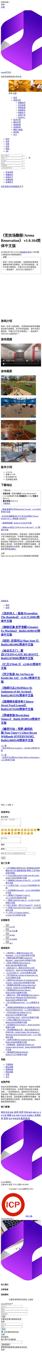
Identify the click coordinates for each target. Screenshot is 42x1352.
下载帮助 (9, 1064)
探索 (18, 1115)
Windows (21, 117)
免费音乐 (9, 182)
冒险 (6, 1118)
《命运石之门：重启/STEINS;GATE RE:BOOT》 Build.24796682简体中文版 (20, 654)
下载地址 (6, 503)
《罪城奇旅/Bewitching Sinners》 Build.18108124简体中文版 (20, 719)
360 (7, 151)
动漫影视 (17, 127)
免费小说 (35, 1112)
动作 (21, 1112)
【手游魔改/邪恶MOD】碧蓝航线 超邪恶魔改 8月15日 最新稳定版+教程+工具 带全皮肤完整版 (23, 870)
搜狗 (7, 149)
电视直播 (16, 1119)
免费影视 (9, 180)
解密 (30, 1112)
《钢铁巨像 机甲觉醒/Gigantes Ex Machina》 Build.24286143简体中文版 (20, 630)
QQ (2, 853)
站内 (7, 139)
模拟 (7, 605)
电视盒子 (21, 113)
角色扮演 (25, 1118)
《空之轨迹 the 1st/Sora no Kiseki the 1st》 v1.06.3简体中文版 (20, 678)
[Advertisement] (21, 209)
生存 (14, 1115)
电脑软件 (21, 103)
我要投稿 (9, 1069)
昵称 (3, 849)
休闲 (7, 608)
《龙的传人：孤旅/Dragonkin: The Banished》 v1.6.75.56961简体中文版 (20, 617)
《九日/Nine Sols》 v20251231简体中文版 (22, 1017)
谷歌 (7, 144)
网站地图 (9, 1072)
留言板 (16, 132)
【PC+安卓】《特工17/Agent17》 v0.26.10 (24, 905)
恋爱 (5, 1115)
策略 (9, 1115)
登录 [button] (3, 5)
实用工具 (21, 115)
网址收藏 (9, 1067)
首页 (15, 98)
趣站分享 (17, 122)
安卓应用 (21, 105)
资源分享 (17, 100)
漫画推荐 (17, 125)
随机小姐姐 (18, 130)
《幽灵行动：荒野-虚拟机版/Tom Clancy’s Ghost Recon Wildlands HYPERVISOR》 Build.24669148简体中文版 (22, 997)
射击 (8, 1112)
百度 (7, 141)
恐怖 (26, 1112)
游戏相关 (21, 110)
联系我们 (12, 549)
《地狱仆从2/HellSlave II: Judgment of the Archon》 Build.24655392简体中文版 (17, 691)
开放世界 (23, 1115)
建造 (12, 1112)
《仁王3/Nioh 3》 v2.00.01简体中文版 (21, 973)
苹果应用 (21, 108)
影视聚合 (30, 1115)
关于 (15, 135)
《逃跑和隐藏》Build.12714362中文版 (16, 523)
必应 (7, 146)
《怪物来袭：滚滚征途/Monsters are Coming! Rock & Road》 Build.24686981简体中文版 (23, 1047)
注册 (3, 7)
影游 (10, 1119)
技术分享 (17, 120)
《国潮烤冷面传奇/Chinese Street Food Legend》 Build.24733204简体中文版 (17, 705)
